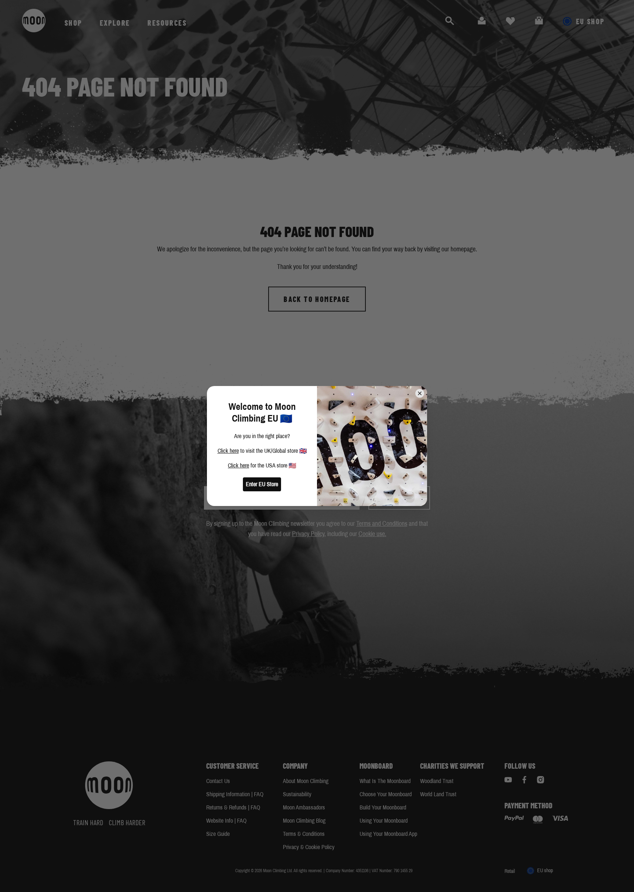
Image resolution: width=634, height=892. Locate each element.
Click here (228, 451)
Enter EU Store (262, 484)
